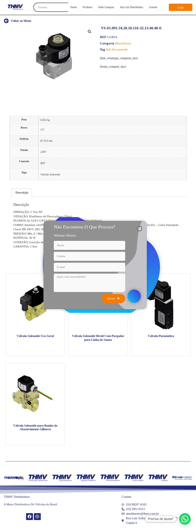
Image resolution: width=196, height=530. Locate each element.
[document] (98, 265)
